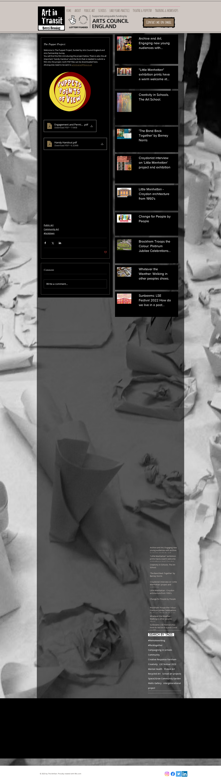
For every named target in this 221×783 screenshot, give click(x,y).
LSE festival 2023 (167, 664)
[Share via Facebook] (45, 242)
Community (154, 654)
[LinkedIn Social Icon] (184, 774)
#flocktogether (155, 645)
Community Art (51, 229)
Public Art (49, 225)
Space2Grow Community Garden (164, 678)
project (151, 688)
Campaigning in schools (160, 649)
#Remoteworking (156, 640)
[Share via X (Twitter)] (52, 242)
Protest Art (169, 669)
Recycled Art (154, 673)
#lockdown (49, 233)
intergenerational (172, 683)
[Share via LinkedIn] (59, 242)
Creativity (153, 664)
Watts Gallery (154, 683)
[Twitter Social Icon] (178, 774)
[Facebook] (173, 774)
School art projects (171, 673)
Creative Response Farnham (162, 659)
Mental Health (155, 669)
